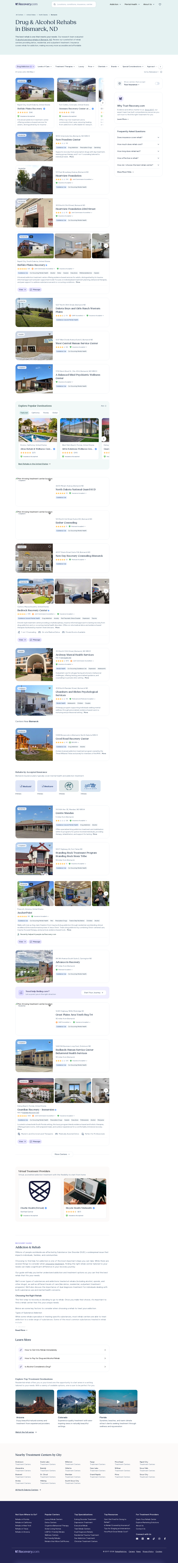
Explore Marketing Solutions (147, 1522)
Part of (63, 658)
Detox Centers (51, 1522)
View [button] (21, 290)
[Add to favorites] (49, 135)
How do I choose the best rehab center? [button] (135, 165)
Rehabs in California (23, 1522)
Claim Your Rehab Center (146, 1519)
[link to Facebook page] (165, 1539)
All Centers (19, 15)
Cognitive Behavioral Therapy (57, 1526)
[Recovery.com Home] (27, 4)
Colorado (62, 1417)
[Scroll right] (160, 66)
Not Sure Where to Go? (26, 1514)
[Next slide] (102, 102)
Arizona (20, 1417)
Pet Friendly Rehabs (52, 1538)
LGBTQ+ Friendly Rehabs (55, 1532)
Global (55, 413)
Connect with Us (143, 1534)
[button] (31, 72)
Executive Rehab (81, 1526)
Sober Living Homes (53, 1529)
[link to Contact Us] (137, 1539)
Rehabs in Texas (21, 1529)
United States (31, 15)
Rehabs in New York (23, 1526)
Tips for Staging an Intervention (117, 1529)
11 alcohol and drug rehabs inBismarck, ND (33, 40)
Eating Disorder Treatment (85, 1519)
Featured (24, 413)
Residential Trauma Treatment (86, 1535)
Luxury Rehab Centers (53, 1519)
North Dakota (43, 15)
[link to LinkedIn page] (143, 1539)
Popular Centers (52, 1514)
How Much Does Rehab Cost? (116, 1532)
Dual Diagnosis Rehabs (83, 1532)
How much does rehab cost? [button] (130, 144)
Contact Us (140, 1529)
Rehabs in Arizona (22, 1532)
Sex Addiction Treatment (84, 1538)
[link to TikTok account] (154, 1539)
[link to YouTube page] (148, 1539)
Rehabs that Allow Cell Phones (57, 1541)
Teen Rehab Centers (82, 1529)
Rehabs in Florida (22, 1519)
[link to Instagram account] (159, 1539)
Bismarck (33, 721)
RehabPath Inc (121, 1552)
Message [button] (36, 290)
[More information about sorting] (161, 71)
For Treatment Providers (147, 1514)
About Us (140, 1526)
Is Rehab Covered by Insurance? (117, 1525)
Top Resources (111, 1514)
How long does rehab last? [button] (129, 151)
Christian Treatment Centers (85, 1541)
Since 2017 (149, 110)
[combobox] (74, 4)
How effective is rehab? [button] (127, 158)
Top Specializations (83, 1514)
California (35, 413)
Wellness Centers (51, 1535)
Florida (46, 413)
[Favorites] (160, 4)
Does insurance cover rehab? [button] (129, 137)
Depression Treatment (83, 1522)
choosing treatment (55, 1264)
